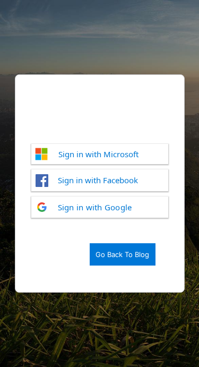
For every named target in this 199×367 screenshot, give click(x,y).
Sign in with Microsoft (98, 154)
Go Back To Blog (122, 254)
